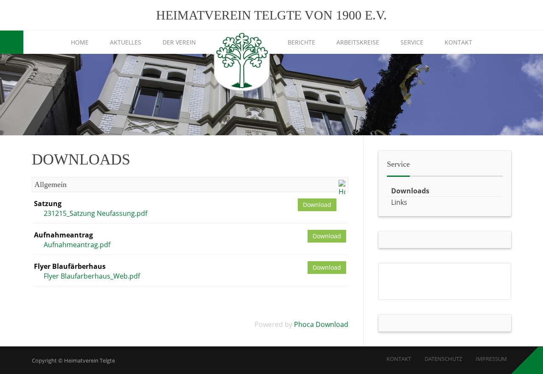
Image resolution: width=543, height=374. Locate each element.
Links (399, 202)
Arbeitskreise (357, 42)
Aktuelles (125, 42)
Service (411, 42)
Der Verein (179, 42)
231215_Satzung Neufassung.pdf (95, 213)
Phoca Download (321, 324)
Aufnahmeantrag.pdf (77, 244)
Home (80, 42)
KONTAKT (398, 359)
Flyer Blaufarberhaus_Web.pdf (92, 276)
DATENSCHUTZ (443, 359)
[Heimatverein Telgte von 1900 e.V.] (242, 61)
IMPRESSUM (491, 359)
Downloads (410, 190)
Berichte (301, 42)
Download (317, 205)
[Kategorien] (342, 187)
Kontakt (458, 42)
